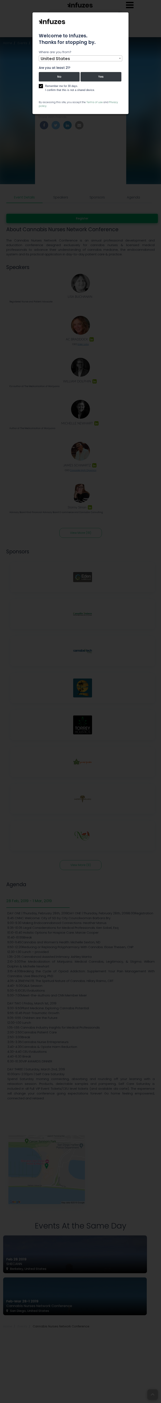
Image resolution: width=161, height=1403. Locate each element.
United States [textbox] (55, 59)
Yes (101, 77)
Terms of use (94, 102)
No (59, 77)
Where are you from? (55, 52)
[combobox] (80, 58)
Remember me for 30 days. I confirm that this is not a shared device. (70, 88)
